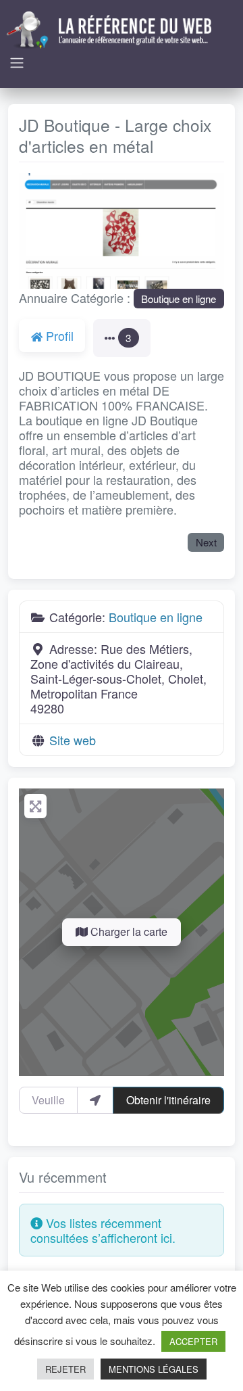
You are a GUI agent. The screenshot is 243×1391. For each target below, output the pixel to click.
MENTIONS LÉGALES (153, 1369)
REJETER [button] (65, 1369)
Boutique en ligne (178, 298)
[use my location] (95, 1100)
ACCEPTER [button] (193, 1341)
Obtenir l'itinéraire (168, 1100)
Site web (72, 740)
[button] (34, 231)
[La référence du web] (110, 28)
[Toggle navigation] (17, 63)
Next (206, 542)
